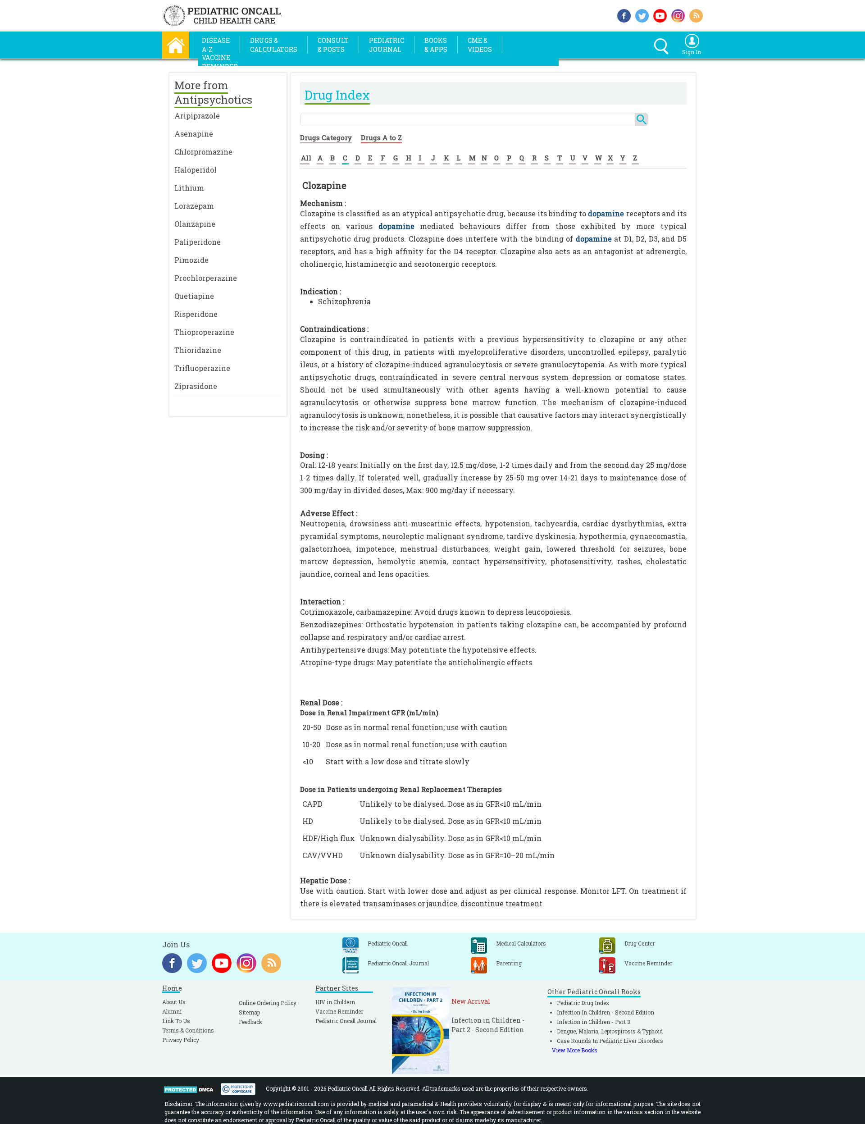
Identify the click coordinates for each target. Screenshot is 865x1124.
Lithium (189, 187)
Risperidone (196, 314)
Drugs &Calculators (273, 45)
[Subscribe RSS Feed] (696, 14)
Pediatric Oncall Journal (346, 1020)
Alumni (172, 1011)
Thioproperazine (204, 332)
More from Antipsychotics (213, 92)
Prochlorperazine (205, 278)
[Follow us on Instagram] (678, 14)
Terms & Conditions (188, 1030)
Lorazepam (194, 205)
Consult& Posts (333, 45)
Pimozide (191, 260)
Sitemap (249, 1012)
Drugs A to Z (381, 137)
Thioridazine (197, 350)
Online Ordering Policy (267, 1002)
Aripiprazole (197, 115)
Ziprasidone (195, 386)
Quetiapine (194, 296)
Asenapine (193, 133)
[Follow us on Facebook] (624, 14)
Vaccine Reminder (339, 1011)
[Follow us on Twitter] (642, 14)
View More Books (574, 1050)
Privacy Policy (180, 1039)
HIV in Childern (335, 1001)
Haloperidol (195, 169)
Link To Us (176, 1020)
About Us (174, 1001)
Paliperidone (197, 242)
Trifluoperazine (202, 368)
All (306, 157)
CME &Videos (480, 45)
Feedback (250, 1021)
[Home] (176, 44)
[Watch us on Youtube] (660, 14)
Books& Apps (435, 45)
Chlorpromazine (203, 151)
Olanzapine (194, 223)
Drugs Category (326, 137)
